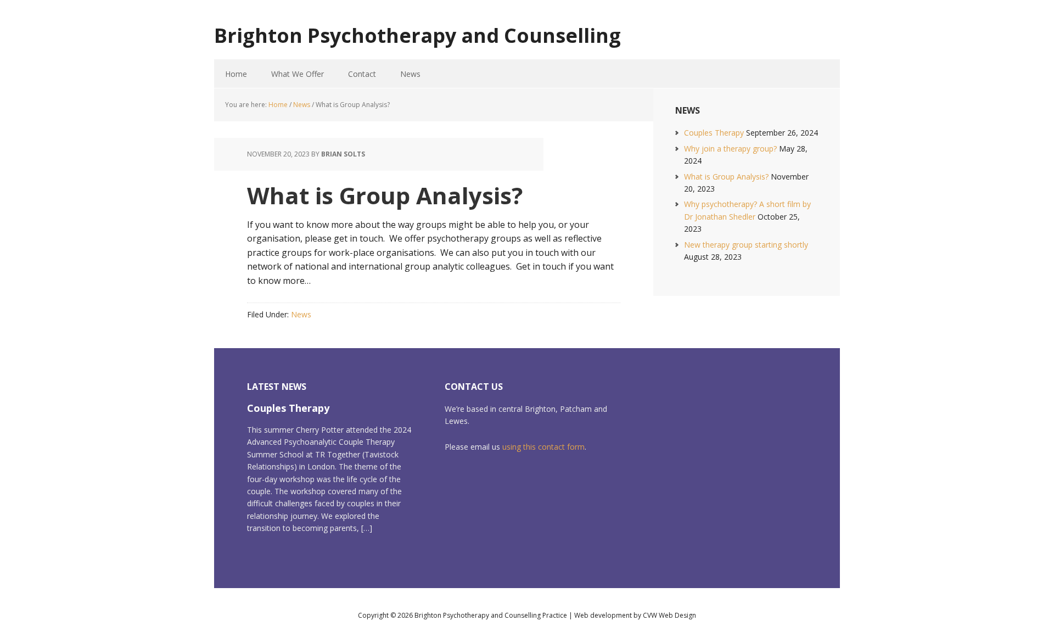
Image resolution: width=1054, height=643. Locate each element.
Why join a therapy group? (730, 148)
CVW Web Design (669, 615)
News (301, 314)
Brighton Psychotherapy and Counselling (417, 35)
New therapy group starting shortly (746, 244)
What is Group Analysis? (726, 176)
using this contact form (543, 446)
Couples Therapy (714, 132)
